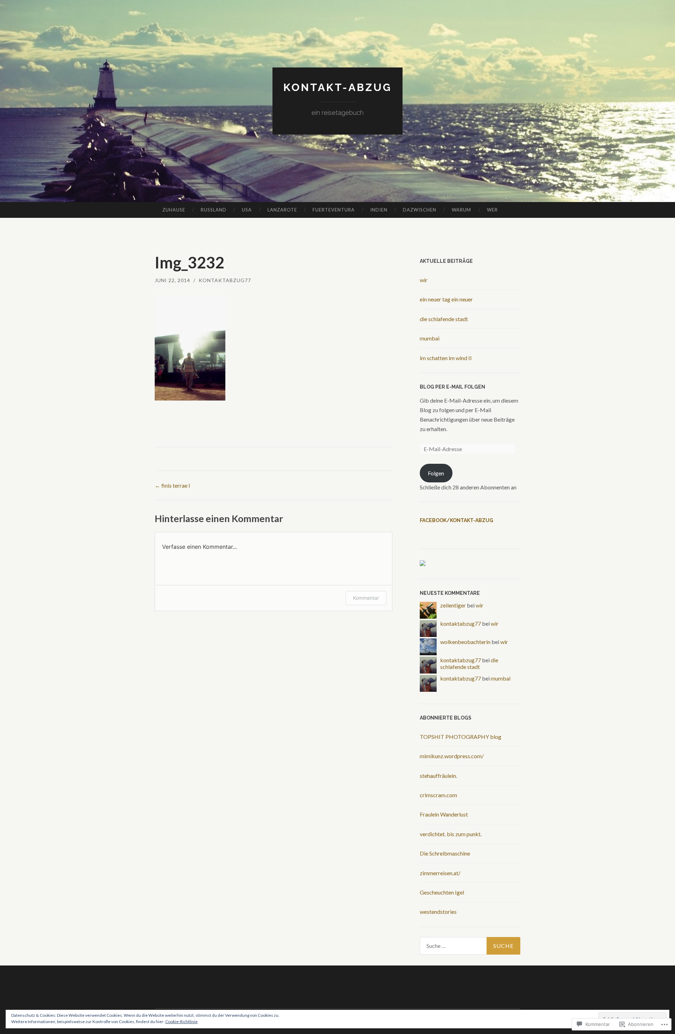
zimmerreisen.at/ (440, 873)
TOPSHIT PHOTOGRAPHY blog (460, 736)
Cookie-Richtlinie (181, 1021)
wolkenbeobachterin (465, 641)
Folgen (436, 473)
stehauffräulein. (438, 775)
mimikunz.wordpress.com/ (452, 756)
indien (378, 210)
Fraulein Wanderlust (444, 814)
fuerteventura (334, 210)
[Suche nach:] (470, 946)
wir (424, 280)
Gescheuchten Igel (442, 892)
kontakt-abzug (337, 87)
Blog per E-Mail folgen (452, 387)
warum (461, 210)
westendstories (438, 911)
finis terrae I (172, 485)
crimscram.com (438, 795)
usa (247, 210)
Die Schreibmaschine (445, 853)
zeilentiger (453, 605)
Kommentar (366, 598)
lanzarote (282, 210)
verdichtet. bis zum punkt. (451, 834)
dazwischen (419, 210)
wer (492, 210)
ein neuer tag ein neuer (446, 299)
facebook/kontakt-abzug (456, 520)
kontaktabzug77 (225, 280)
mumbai (429, 338)
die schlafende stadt (444, 319)
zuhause (173, 210)
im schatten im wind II (446, 358)
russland (213, 210)
